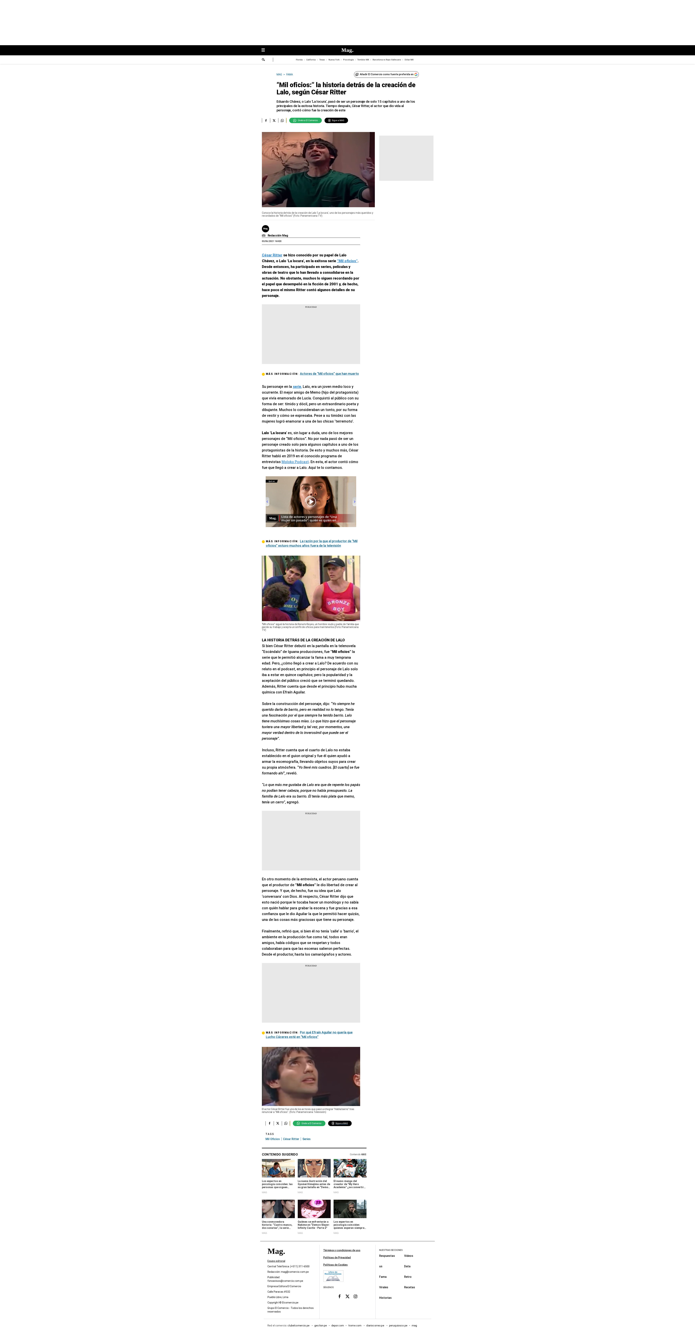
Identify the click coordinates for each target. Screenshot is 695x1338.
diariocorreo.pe (375, 1325)
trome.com (355, 1325)
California (311, 60)
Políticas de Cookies (335, 1264)
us (380, 1266)
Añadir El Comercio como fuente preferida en (387, 74)
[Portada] (276, 1257)
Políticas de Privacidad (337, 1257)
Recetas (409, 1287)
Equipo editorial (276, 1261)
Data (407, 1266)
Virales (383, 1287)
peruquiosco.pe (398, 1325)
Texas (322, 60)
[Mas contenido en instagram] (355, 1296)
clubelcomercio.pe (299, 1325)
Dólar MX (409, 60)
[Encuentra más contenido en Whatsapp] (282, 120)
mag (414, 1325)
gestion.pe (320, 1325)
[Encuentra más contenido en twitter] (274, 120)
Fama (383, 1277)
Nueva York (334, 60)
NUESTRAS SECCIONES (391, 1250)
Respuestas (387, 1256)
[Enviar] (263, 60)
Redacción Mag (278, 235)
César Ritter (291, 1139)
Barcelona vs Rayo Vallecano (387, 60)
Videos (408, 1256)
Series (306, 1139)
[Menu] (265, 50)
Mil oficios (273, 1139)
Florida (299, 60)
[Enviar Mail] (264, 235)
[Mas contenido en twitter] (347, 1296)
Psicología (348, 60)
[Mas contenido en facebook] (340, 1296)
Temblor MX (363, 60)
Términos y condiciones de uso (341, 1250)
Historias (385, 1297)
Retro (408, 1277)
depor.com (337, 1325)
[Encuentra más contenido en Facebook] (266, 120)
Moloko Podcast (295, 462)
